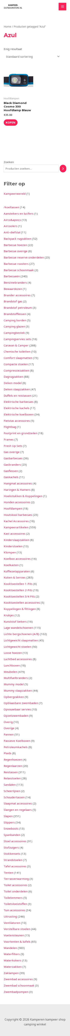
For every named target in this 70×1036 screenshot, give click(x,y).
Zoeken (9, 162)
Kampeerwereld (15, 193)
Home (7, 26)
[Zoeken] (63, 168)
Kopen (10, 122)
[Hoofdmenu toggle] (62, 6)
